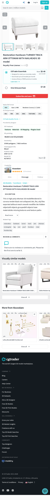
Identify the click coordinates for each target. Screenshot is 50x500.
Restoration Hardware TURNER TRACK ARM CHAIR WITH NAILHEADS (24, 290)
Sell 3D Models (7, 416)
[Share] (40, 101)
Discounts (5, 412)
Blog (3, 376)
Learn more (14, 82)
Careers (4, 380)
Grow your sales (8, 420)
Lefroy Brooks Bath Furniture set (13, 340)
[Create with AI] (24, 2)
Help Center (6, 384)
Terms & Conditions (9, 482)
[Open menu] (3, 2)
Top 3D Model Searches (10, 432)
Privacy (20, 482)
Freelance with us (8, 428)
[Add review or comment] (46, 237)
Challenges (6, 448)
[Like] (9, 101)
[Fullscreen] (4, 14)
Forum (4, 452)
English (29, 482)
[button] (42, 8)
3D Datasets (6, 396)
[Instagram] (13, 490)
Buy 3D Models (7, 388)
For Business (6, 392)
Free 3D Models (7, 404)
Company (5, 371)
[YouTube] (8, 490)
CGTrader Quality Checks (10, 119)
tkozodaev (16, 168)
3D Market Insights (8, 424)
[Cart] (29, 2)
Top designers (7, 444)
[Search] (47, 8)
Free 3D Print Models (9, 408)
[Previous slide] (5, 27)
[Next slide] (45, 27)
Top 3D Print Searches (10, 436)
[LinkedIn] (3, 490)
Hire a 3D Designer (8, 400)
